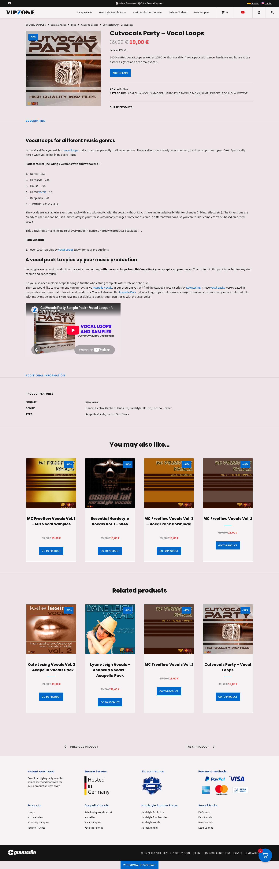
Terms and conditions (216, 853)
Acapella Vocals (89, 24)
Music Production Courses (147, 12)
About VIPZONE (182, 853)
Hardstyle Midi (149, 827)
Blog (197, 853)
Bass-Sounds (205, 822)
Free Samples (201, 12)
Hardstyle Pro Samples (154, 817)
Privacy (237, 853)
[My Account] (259, 12)
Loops (31, 812)
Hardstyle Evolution (152, 812)
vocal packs (217, 287)
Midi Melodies (35, 817)
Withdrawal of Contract (139, 865)
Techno (227, 93)
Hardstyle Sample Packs (112, 12)
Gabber (158, 93)
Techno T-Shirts (36, 827)
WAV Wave (240, 93)
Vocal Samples (92, 822)
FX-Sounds (204, 812)
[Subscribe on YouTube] (9, 3)
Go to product (51, 551)
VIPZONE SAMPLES (36, 24)
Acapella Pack (127, 292)
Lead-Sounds (205, 827)
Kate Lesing (193, 287)
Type (73, 24)
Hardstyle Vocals (150, 822)
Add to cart (120, 73)
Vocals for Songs (93, 827)
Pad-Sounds (205, 817)
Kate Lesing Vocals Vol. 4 (98, 812)
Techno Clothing (178, 12)
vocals (42, 192)
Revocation (252, 853)
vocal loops (71, 150)
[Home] (20, 12)
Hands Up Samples (38, 822)
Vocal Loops (65, 249)
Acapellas (89, 817)
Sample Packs (84, 12)
